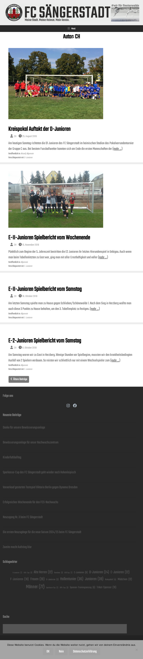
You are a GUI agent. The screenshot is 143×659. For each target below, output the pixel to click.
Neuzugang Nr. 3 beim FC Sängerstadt (23, 517)
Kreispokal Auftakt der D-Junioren (39, 129)
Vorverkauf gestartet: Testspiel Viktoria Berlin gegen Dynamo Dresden (40, 487)
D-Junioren (28, 157)
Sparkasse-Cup (52, 588)
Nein (61, 651)
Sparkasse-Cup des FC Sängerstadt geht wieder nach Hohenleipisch (39, 472)
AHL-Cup (28, 573)
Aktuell (23, 153)
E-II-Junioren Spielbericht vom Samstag (45, 289)
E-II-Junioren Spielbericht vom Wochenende (49, 237)
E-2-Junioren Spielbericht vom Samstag (44, 341)
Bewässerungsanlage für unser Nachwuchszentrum (30, 442)
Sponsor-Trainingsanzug (82, 587)
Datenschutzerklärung (85, 651)
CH (15, 136)
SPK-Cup (64, 588)
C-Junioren (81, 572)
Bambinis (58, 573)
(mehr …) (117, 149)
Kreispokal (110, 579)
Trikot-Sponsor (106, 587)
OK (48, 651)
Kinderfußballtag (12, 457)
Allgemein (30, 153)
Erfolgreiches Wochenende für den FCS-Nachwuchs (30, 502)
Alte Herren (43, 572)
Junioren (94, 579)
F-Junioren (19, 579)
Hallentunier (71, 579)
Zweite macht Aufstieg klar (17, 547)
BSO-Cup (68, 573)
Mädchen (125, 579)
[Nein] (136, 650)
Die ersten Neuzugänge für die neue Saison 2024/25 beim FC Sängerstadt (42, 532)
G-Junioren (52, 579)
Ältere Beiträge (20, 379)
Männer (35, 587)
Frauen (37, 579)
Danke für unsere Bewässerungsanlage (24, 427)
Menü (73, 28)
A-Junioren (17, 573)
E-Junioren (28, 266)
